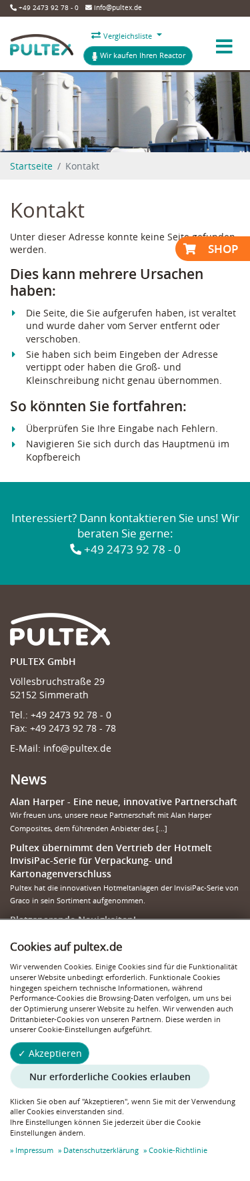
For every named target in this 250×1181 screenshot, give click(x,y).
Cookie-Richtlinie (178, 1150)
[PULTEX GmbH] (41, 47)
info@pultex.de (117, 7)
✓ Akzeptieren (50, 1053)
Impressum (34, 1150)
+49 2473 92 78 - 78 (73, 728)
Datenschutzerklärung (101, 1150)
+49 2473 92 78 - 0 (48, 7)
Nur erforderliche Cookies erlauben (110, 1076)
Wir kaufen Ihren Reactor (141, 55)
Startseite (31, 166)
